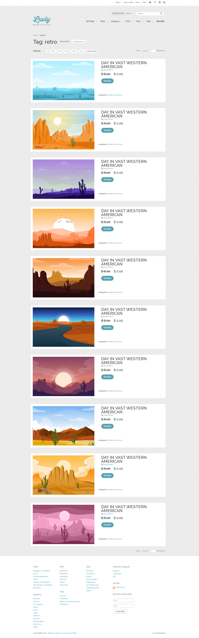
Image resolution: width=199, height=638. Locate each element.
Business (63, 571)
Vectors (118, 95)
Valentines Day (92, 588)
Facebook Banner (40, 576)
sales (74, 51)
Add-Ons (37, 624)
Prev (138, 51)
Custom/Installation (41, 582)
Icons (35, 574)
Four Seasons (92, 579)
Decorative (38, 604)
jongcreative (108, 70)
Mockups (37, 588)
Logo (35, 613)
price (82, 51)
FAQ (114, 576)
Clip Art (36, 601)
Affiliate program (54, 633)
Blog (75, 633)
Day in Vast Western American (124, 64)
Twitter (150, 2)
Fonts (35, 607)
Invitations (64, 576)
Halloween (91, 582)
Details (107, 81)
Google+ (164, 2)
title (59, 51)
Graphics (111, 95)
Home (35, 35)
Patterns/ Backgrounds (70, 601)
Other (35, 579)
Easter (89, 576)
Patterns (36, 616)
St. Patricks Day (92, 585)
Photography (38, 621)
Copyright (117, 574)
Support (116, 571)
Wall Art (63, 579)
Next (163, 51)
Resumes (64, 585)
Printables (64, 574)
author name (92, 51)
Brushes (36, 599)
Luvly (154, 633)
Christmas (90, 574)
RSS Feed (120, 587)
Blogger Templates (41, 571)
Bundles (89, 571)
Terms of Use (67, 633)
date (53, 51)
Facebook (155, 2)
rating (67, 51)
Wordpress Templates (42, 585)
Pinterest (159, 2)
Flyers (62, 582)
